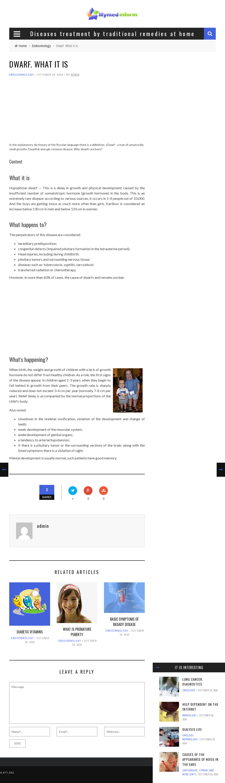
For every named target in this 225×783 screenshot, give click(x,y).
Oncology (188, 690)
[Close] (157, 667)
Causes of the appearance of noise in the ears (200, 759)
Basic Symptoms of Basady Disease (124, 621)
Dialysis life (192, 729)
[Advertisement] (77, 112)
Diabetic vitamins (30, 631)
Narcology (189, 715)
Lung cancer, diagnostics (192, 682)
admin (75, 75)
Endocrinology (21, 75)
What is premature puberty (77, 632)
